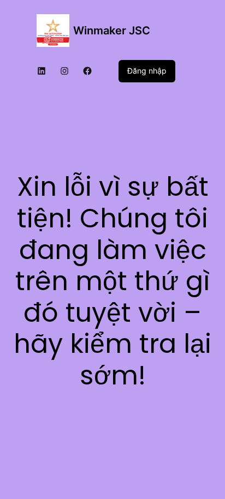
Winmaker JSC (111, 30)
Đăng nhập (147, 70)
